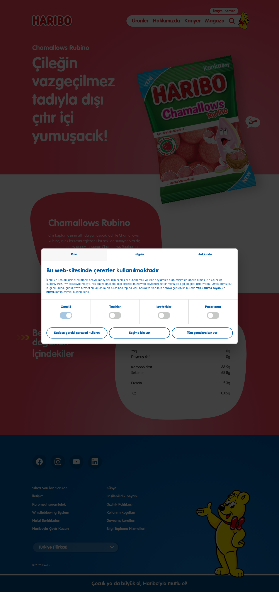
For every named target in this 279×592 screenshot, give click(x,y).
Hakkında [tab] (205, 254)
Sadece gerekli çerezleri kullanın (77, 333)
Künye (50, 292)
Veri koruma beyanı (208, 288)
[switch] (115, 315)
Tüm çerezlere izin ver (202, 333)
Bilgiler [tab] (139, 254)
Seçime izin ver (139, 333)
